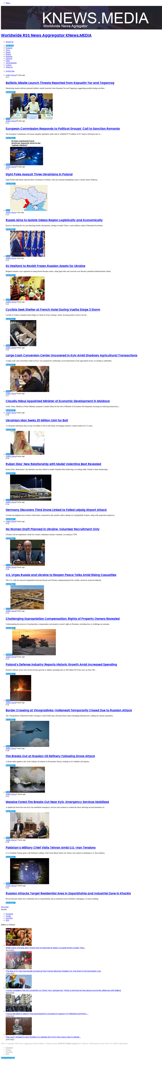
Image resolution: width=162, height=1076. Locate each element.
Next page (5, 907)
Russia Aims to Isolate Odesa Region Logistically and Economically (54, 220)
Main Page (10, 46)
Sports (8, 52)
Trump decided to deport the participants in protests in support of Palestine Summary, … (47, 1013)
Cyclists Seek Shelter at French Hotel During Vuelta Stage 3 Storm (53, 309)
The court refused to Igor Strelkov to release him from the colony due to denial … (43, 1037)
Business (9, 56)
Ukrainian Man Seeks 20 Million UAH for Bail (37, 420)
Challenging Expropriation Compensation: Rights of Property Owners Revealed (63, 619)
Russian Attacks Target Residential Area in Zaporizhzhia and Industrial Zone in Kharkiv (68, 893)
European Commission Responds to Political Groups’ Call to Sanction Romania (63, 129)
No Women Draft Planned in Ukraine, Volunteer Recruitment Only (53, 529)
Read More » (11, 92)
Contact (9, 65)
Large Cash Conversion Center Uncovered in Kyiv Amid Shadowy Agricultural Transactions (71, 355)
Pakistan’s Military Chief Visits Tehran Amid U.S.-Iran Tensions (51, 847)
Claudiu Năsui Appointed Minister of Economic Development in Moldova (58, 401)
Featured (9, 48)
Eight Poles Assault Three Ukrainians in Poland (39, 174)
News (8, 50)
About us (9, 67)
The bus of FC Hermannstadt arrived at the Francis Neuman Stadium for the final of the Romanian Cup (53, 971)
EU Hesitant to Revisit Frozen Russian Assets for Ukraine (45, 266)
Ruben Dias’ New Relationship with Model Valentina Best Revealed (53, 464)
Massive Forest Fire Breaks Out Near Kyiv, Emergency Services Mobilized (57, 802)
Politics (8, 54)
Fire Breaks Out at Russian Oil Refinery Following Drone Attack (50, 756)
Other (8, 61)
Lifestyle (9, 59)
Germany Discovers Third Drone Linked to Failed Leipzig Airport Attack (56, 510)
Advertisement (11, 63)
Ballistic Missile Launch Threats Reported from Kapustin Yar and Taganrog (60, 83)
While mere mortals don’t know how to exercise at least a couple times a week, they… (45, 947)
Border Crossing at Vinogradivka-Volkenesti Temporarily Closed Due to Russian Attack (69, 710)
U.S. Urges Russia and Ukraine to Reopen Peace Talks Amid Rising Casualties (61, 575)
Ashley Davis (11, 75)
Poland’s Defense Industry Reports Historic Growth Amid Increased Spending (61, 664)
